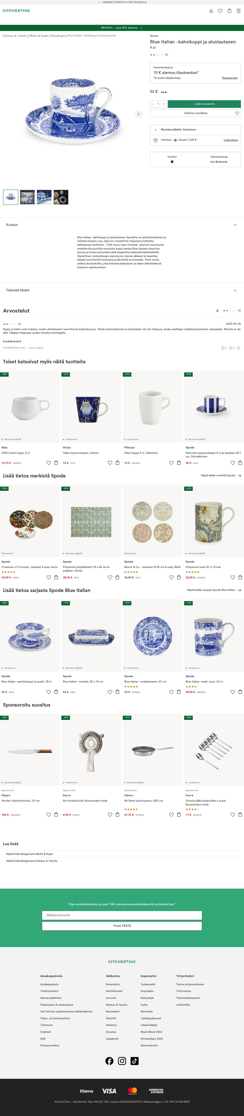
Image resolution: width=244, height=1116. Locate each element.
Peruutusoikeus (49, 1045)
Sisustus (111, 1032)
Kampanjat (147, 998)
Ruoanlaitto (113, 984)
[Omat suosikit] (220, 10)
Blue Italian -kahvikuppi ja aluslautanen (92, 35)
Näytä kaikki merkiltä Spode (218, 475)
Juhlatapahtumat (151, 1018)
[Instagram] (122, 1061)
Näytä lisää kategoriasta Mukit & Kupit (29, 854)
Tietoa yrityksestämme (190, 984)
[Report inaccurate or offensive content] (238, 348)
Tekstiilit (111, 1018)
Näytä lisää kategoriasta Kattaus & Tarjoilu (31, 861)
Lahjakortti (112, 1038)
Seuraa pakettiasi (51, 998)
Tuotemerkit (148, 984)
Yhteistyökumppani (188, 998)
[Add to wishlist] (49, 462)
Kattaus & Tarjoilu (15, 35)
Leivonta (111, 998)
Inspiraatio (147, 991)
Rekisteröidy (230, 78)
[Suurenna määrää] (163, 104)
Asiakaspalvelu (49, 984)
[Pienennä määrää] (152, 104)
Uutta (144, 1004)
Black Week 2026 (151, 1032)
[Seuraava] (138, 114)
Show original (36, 348)
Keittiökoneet (114, 991)
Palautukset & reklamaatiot (56, 1004)
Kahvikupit (58, 35)
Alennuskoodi (149, 1045)
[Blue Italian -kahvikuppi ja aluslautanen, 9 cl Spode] (72, 114)
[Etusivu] (16, 10)
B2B (42, 1038)
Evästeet (45, 1032)
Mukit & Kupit (39, 35)
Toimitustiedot (49, 991)
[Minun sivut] (211, 10)
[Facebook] (109, 1061)
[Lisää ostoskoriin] (56, 462)
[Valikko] (238, 10)
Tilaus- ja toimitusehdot (55, 1018)
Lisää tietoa (231, 140)
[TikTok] (134, 1061)
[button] (159, 55)
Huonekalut (113, 1011)
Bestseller (147, 1011)
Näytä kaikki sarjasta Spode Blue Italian (211, 590)
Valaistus (111, 1025)
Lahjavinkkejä (149, 1025)
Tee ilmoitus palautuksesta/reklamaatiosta (66, 1011)
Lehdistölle (183, 1004)
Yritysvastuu (183, 991)
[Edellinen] (7, 114)
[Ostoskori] (229, 10)
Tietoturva (46, 1025)
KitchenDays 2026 (152, 1038)
